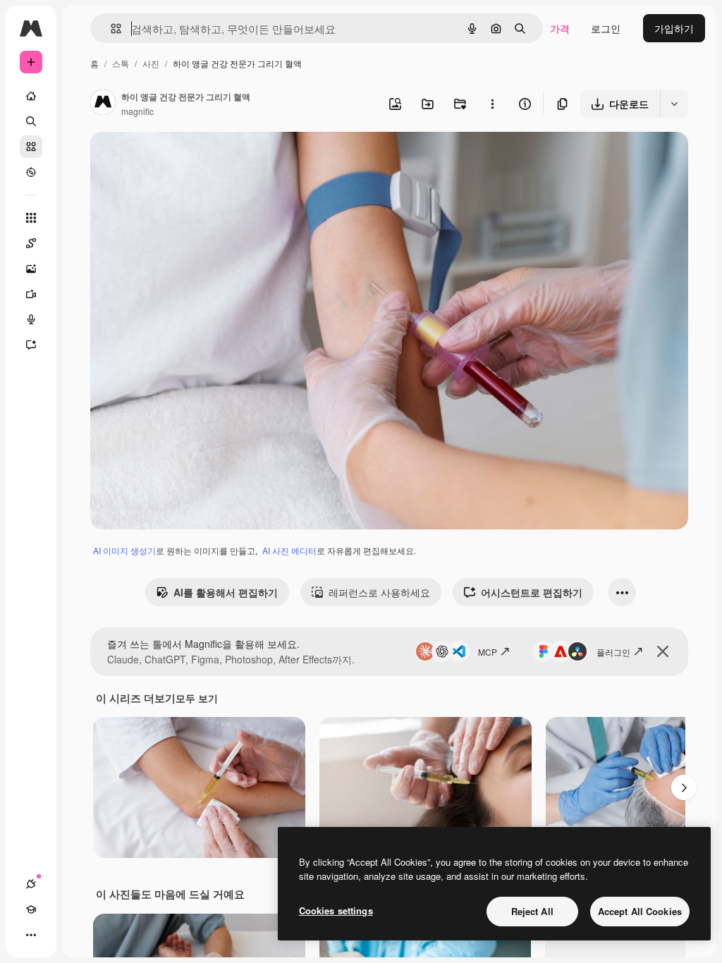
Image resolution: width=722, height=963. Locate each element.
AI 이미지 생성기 (124, 550)
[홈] (31, 96)
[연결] (31, 884)
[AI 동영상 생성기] (31, 294)
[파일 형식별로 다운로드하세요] (674, 104)
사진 (150, 63)
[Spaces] (31, 243)
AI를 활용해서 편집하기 (225, 592)
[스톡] (31, 146)
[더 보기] (31, 935)
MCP (487, 652)
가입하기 (674, 28)
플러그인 (613, 652)
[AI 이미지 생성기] (31, 268)
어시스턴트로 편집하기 (531, 592)
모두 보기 (197, 698)
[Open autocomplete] (110, 28)
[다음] (684, 787)
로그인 (605, 28)
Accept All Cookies (640, 911)
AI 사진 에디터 (289, 550)
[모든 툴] (31, 218)
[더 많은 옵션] (492, 104)
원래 (171, 159)
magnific (137, 111)
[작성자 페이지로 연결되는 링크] (103, 104)
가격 (560, 28)
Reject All (532, 911)
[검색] (31, 121)
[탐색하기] (31, 172)
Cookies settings (336, 910)
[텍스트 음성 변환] (31, 319)
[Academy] (31, 909)
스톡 (120, 63)
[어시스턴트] (31, 344)
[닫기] (662, 651)
